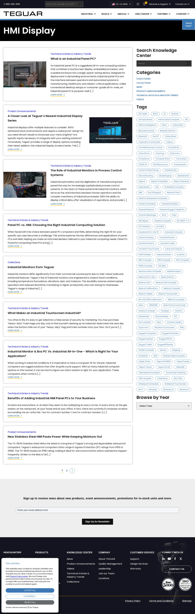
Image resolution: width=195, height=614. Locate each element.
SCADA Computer (146, 350)
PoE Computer (145, 322)
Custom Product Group (149, 170)
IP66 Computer (163, 260)
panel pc (178, 311)
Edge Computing (181, 181)
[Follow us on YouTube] (169, 558)
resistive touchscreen (164, 327)
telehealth (180, 367)
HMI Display (143, 221)
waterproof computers (149, 384)
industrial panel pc (146, 243)
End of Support (154, 192)
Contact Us (176, 569)
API (186, 119)
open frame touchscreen (174, 305)
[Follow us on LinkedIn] (163, 558)
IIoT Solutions (144, 226)
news (141, 305)
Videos (140, 99)
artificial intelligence (147, 125)
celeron (169, 142)
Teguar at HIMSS (163, 361)
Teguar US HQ (164, 367)
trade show (162, 378)
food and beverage (147, 215)
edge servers (144, 187)
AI (164, 114)
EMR (140, 192)
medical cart (144, 282)
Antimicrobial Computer (168, 119)
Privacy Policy (132, 600)
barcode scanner (146, 130)
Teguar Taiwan (145, 367)
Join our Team (106, 573)
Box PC (156, 136)
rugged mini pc (166, 339)
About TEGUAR (106, 559)
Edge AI (105, 14)
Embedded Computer (173, 187)
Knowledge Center (79, 552)
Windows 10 (168, 389)
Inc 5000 (160, 226)
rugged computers (147, 333)
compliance (144, 159)
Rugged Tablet (145, 344)
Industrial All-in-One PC (149, 232)
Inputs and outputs (173, 249)
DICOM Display (165, 176)
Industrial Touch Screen (149, 249)
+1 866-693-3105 (11, 4)
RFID (182, 327)
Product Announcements (22, 111)
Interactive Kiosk (164, 254)
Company (181, 14)
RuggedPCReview (165, 344)
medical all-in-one (147, 277)
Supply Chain (144, 361)
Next (72, 470)
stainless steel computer (174, 356)
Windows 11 (184, 389)
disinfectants (183, 176)
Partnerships (144, 316)
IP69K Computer (145, 266)
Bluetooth (143, 136)
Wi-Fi (141, 389)
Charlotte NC (173, 147)
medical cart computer (166, 282)
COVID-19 (143, 164)
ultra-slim (178, 378)
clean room (144, 153)
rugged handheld (170, 333)
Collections (14, 262)
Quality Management (110, 563)
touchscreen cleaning (176, 372)
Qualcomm (144, 327)
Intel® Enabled (145, 254)
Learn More (57, 94)
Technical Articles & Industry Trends (71, 54)
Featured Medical (146, 209)
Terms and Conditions (161, 600)
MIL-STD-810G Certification (150, 299)
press (159, 322)
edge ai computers (159, 181)
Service (163, 350)
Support (134, 559)
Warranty (135, 568)
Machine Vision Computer (150, 271)
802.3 (155, 114)
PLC (175, 316)
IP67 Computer (182, 260)
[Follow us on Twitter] (180, 558)
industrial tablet (167, 243)
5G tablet (143, 114)
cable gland (170, 136)
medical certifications (148, 288)
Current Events (180, 164)
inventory (181, 254)
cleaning (160, 153)
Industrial (87, 14)
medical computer (172, 288)
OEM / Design (142, 14)
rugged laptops (146, 339)
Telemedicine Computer (149, 372)
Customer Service (142, 552)
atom (164, 125)
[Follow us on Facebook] (175, 558)
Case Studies (143, 78)
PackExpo (165, 311)
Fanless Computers (147, 204)
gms (164, 215)
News (139, 87)
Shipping (176, 350)
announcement (145, 119)
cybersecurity (171, 170)
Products (41, 552)
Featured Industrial (170, 204)
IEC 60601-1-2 (183, 221)
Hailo (174, 215)
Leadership (104, 568)
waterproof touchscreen (175, 384)
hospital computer (162, 221)
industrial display (146, 237)
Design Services (139, 563)
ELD (157, 187)
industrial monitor (167, 237)
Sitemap (187, 600)
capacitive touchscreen (149, 142)
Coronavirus (181, 159)
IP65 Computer (145, 260)
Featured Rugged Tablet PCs (172, 209)
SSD (155, 356)
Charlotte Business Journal (150, 147)
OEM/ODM (153, 305)
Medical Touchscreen (167, 294)
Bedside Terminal (167, 130)
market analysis (174, 271)
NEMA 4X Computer (176, 299)
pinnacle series (161, 316)
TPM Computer (145, 378)
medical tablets (145, 294)
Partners (162, 14)
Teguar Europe (183, 361)
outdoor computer (147, 311)
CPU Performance (160, 164)
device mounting (146, 176)
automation (178, 125)
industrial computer (174, 232)
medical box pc (167, 277)
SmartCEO (143, 356)
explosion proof (173, 192)
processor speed (174, 322)
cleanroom (175, 153)
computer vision (163, 159)
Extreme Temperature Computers (153, 198)
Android (174, 114)
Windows (153, 389)
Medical (122, 14)
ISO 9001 (162, 266)
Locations (103, 578)
